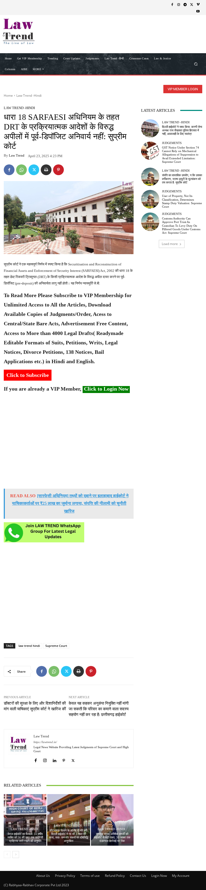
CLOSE (194, 34)
